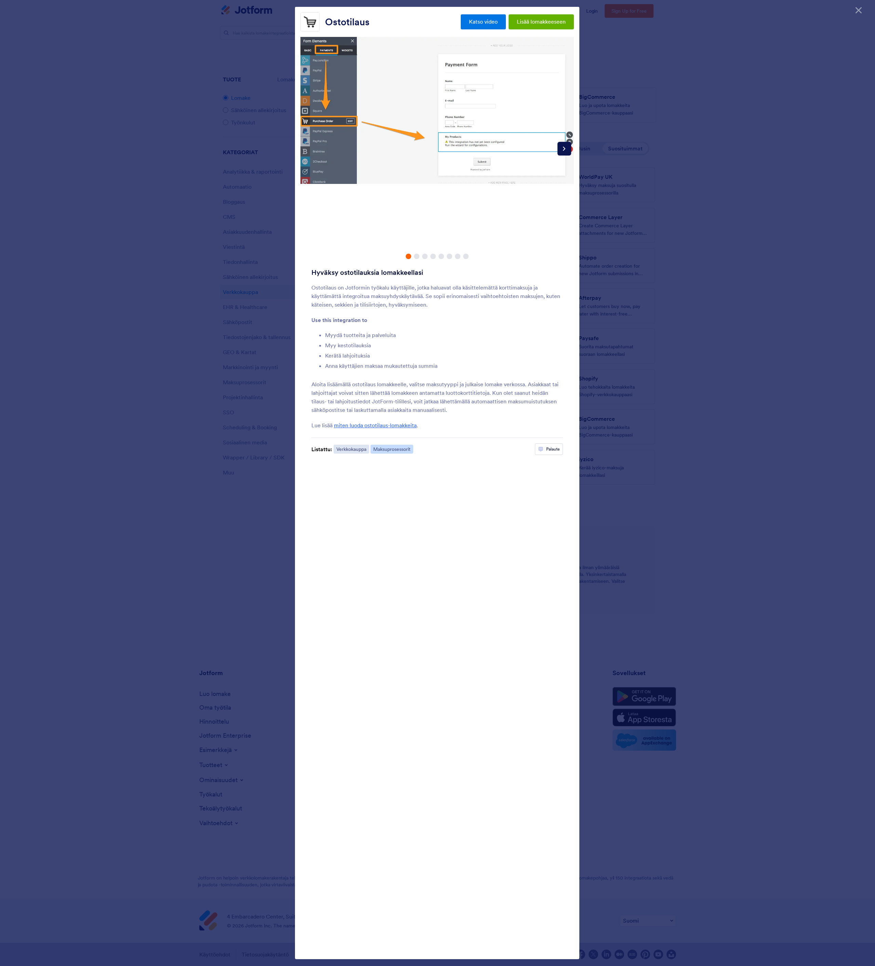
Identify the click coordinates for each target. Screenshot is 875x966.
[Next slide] (564, 149)
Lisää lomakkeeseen (541, 21)
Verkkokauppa (351, 449)
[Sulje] (858, 10)
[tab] (408, 256)
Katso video (483, 21)
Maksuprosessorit (391, 449)
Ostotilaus (347, 21)
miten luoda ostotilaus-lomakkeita (375, 425)
